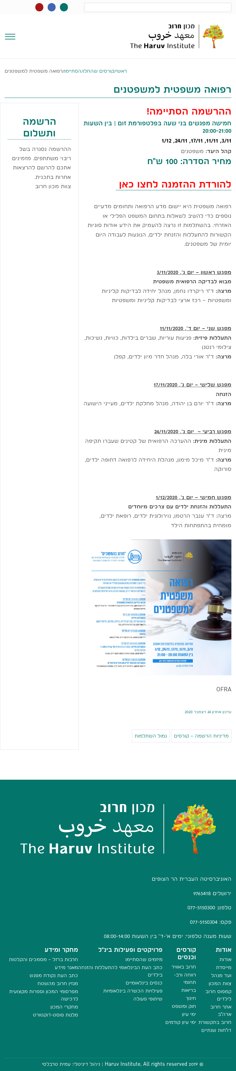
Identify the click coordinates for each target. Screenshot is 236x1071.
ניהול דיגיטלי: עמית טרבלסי (71, 1064)
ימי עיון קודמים (180, 1022)
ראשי (121, 71)
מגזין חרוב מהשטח (57, 983)
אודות (225, 959)
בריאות (188, 990)
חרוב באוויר (183, 967)
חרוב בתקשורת (215, 1022)
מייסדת (223, 967)
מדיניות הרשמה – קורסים (201, 736)
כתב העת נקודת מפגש (54, 975)
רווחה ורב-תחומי (185, 978)
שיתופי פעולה (148, 999)
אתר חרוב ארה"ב (220, 1010)
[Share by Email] (118, 773)
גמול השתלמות (151, 736)
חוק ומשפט (184, 1006)
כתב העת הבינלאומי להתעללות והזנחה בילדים (120, 971)
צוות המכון (220, 983)
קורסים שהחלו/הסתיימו (89, 71)
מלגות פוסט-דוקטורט (55, 1015)
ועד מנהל (221, 975)
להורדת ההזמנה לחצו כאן (173, 184)
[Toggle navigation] (10, 36)
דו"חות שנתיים (216, 1030)
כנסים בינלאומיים (144, 983)
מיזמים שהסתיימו (144, 959)
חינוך (191, 998)
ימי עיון (189, 1014)
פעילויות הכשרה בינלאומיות (133, 991)
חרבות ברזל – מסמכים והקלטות (43, 959)
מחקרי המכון (64, 1007)
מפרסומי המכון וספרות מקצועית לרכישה (43, 995)
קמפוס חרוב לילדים (218, 995)
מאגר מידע (66, 967)
